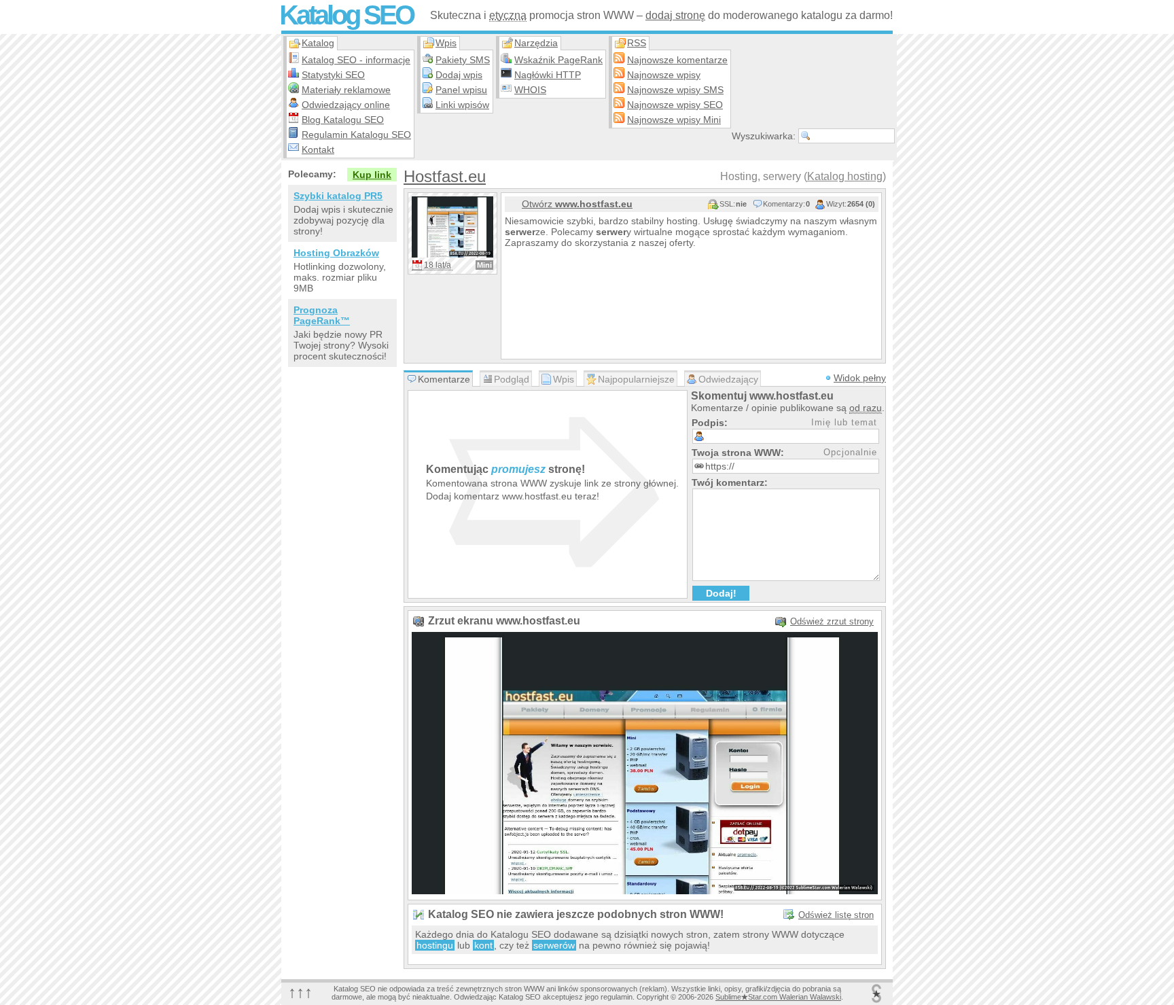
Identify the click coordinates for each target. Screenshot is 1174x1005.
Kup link (372, 174)
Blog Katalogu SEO (343, 119)
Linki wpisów (462, 104)
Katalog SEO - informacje (356, 59)
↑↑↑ (300, 992)
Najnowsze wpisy (663, 74)
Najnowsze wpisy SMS (675, 89)
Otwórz (577, 203)
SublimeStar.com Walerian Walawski (778, 997)
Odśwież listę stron (836, 915)
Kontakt (318, 149)
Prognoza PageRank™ (322, 315)
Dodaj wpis (458, 74)
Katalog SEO (346, 15)
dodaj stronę (675, 15)
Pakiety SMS (462, 59)
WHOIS (530, 89)
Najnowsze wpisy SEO (675, 104)
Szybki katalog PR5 (338, 195)
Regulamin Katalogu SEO (356, 134)
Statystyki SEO (333, 74)
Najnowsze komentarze (677, 59)
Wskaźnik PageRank (558, 59)
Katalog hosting (845, 176)
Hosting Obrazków (336, 252)
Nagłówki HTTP (547, 74)
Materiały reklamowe (346, 89)
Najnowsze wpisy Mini (674, 119)
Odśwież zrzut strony (832, 621)
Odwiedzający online (346, 104)
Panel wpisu (461, 89)
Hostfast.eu (445, 176)
